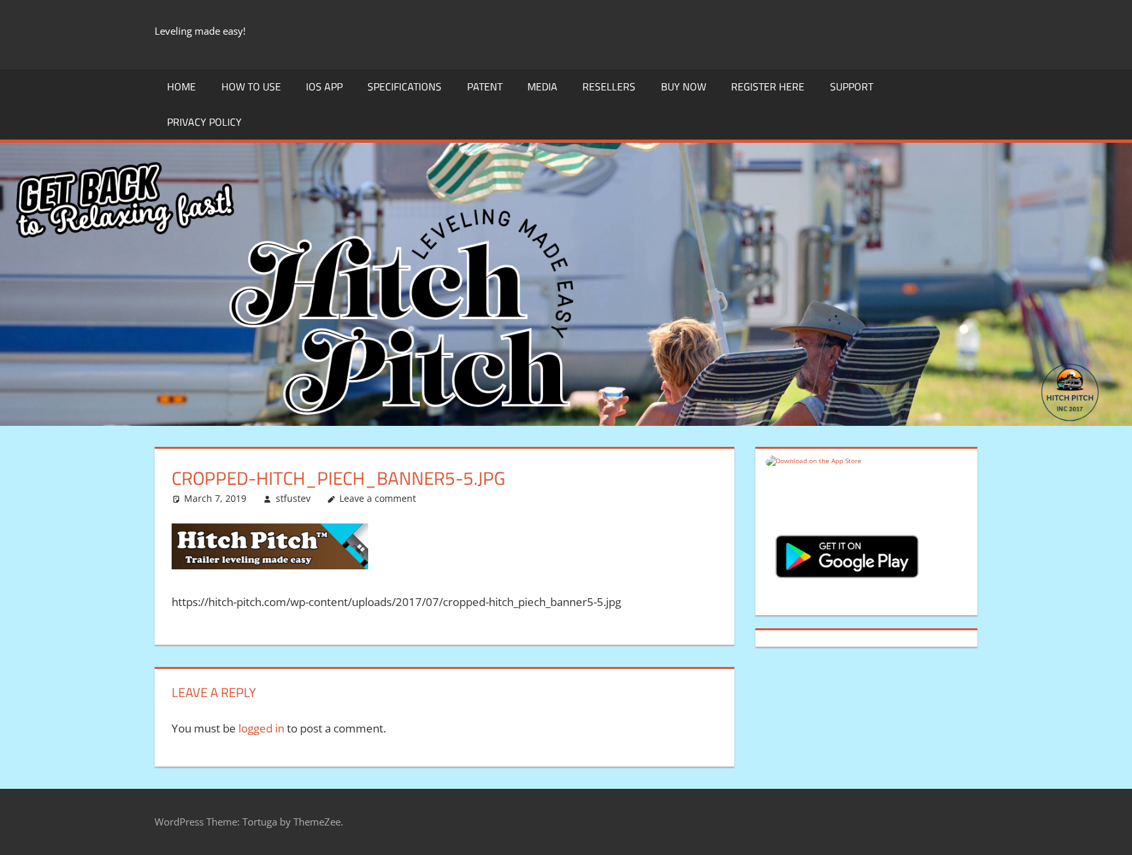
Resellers (608, 86)
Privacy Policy (204, 122)
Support (851, 86)
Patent (484, 86)
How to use (251, 86)
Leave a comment (377, 498)
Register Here (767, 86)
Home (181, 86)
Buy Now (683, 86)
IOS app (324, 86)
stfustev (293, 498)
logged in (261, 728)
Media (542, 86)
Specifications (405, 86)
